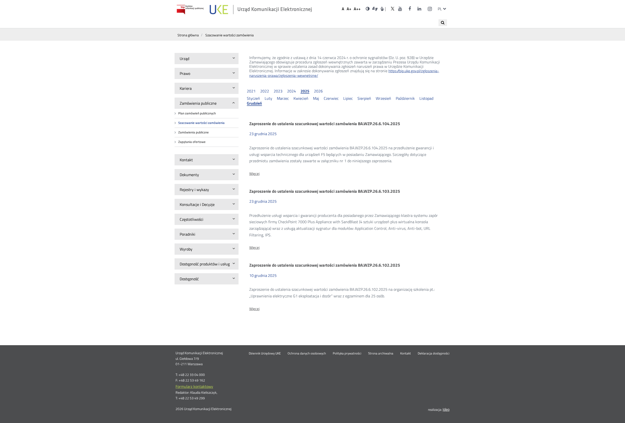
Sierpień (364, 98)
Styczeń (253, 98)
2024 (291, 91)
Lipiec (348, 98)
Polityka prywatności (347, 353)
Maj (316, 98)
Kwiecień (300, 98)
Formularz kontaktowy (194, 386)
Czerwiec (331, 98)
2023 (278, 91)
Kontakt (405, 353)
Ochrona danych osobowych (307, 353)
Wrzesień (383, 98)
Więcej (254, 173)
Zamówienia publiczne (193, 132)
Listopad (426, 98)
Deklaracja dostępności (433, 353)
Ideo (446, 409)
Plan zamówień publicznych (197, 113)
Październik (405, 98)
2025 (305, 91)
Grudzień (254, 103)
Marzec (283, 98)
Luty (268, 98)
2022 (264, 91)
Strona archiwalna (380, 353)
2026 (318, 91)
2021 (251, 91)
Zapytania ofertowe (192, 142)
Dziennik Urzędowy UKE (265, 353)
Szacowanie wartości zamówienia (201, 123)
